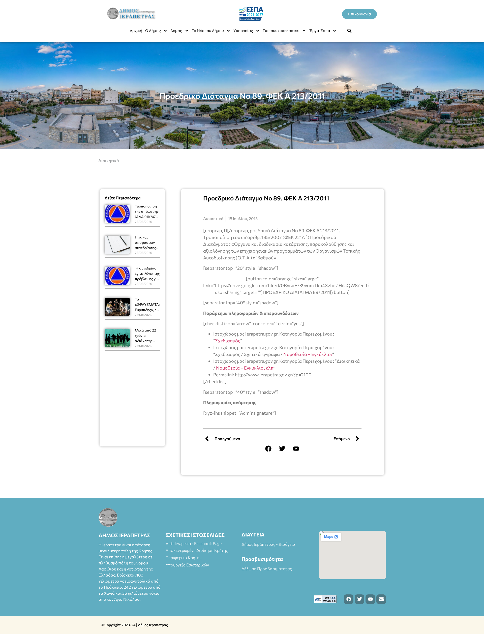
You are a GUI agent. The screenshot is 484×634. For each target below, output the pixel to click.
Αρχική (136, 30)
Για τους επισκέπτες (281, 30)
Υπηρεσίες (243, 30)
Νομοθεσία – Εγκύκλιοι (307, 354)
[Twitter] (282, 448)
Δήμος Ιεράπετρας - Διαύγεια (268, 544)
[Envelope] (381, 599)
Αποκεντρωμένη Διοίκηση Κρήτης (197, 550)
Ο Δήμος (153, 30)
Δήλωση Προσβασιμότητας (266, 568)
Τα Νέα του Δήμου (208, 30)
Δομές (176, 30)
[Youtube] (296, 448)
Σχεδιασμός (227, 340)
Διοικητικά (108, 160)
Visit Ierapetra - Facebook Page (194, 543)
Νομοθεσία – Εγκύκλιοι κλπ (245, 368)
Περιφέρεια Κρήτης (183, 557)
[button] (349, 31)
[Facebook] (268, 448)
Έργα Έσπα (319, 30)
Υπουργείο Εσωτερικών (187, 564)
